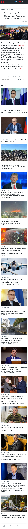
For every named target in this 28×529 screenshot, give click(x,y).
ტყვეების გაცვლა (21, 79)
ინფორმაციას (22, 68)
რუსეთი (12, 79)
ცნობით (21, 45)
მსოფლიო (10, 9)
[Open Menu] (26, 2)
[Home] (2, 2)
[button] (5, 6)
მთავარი (3, 9)
